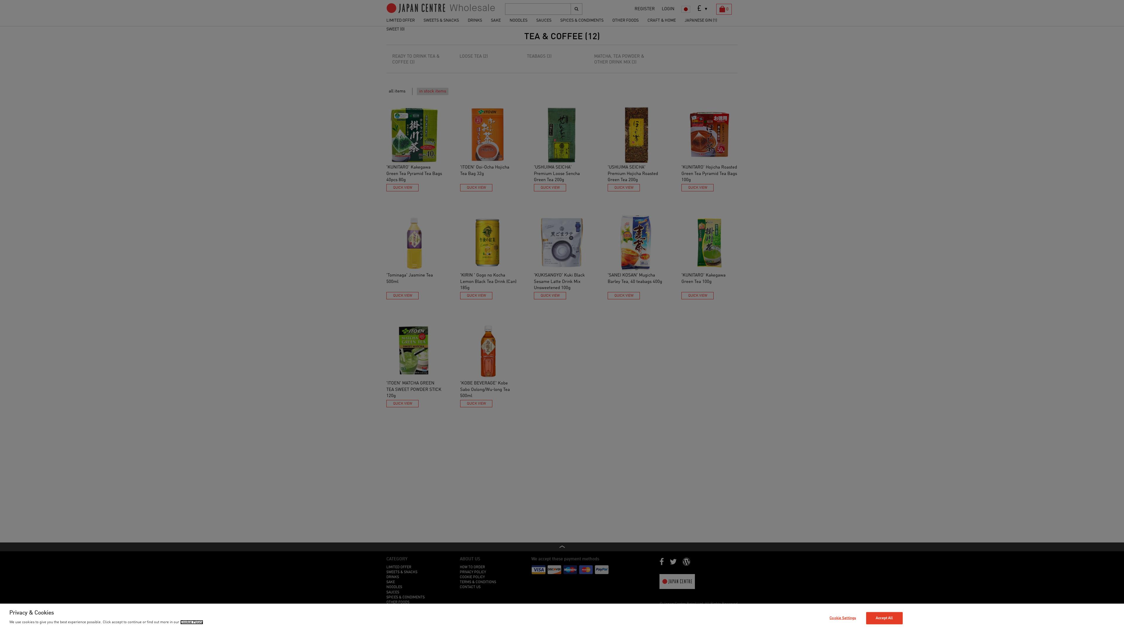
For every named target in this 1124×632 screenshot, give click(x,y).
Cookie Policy (192, 622)
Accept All (884, 618)
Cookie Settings (843, 618)
